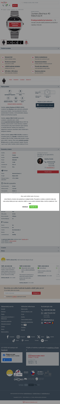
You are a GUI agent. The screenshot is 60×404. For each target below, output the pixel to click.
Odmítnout (25, 206)
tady (30, 203)
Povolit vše (33, 207)
